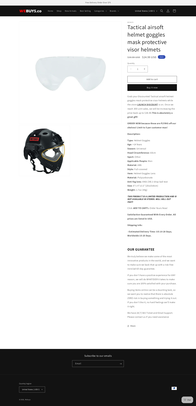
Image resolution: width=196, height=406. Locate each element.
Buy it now (152, 87)
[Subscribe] (120, 363)
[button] (100, 11)
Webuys (28, 399)
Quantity (131, 63)
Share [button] (133, 326)
